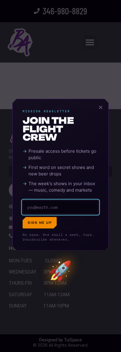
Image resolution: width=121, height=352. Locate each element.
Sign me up (40, 224)
